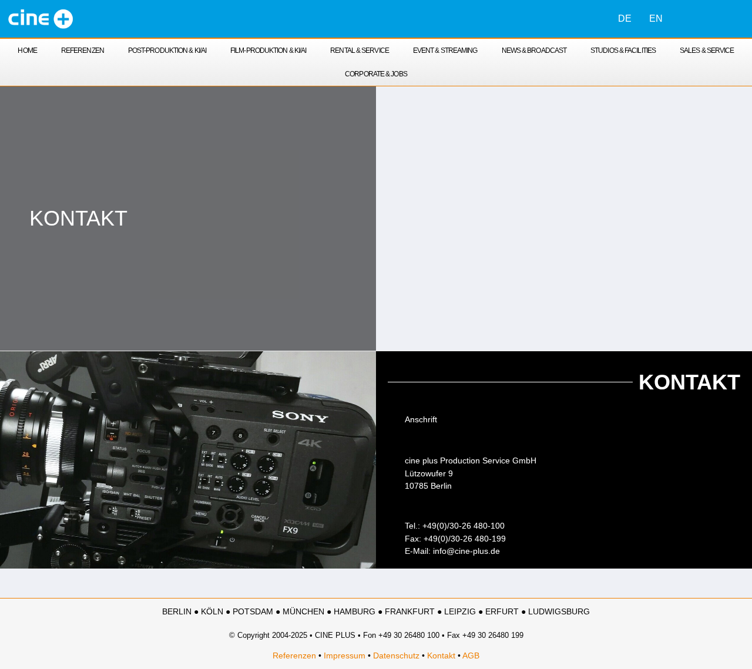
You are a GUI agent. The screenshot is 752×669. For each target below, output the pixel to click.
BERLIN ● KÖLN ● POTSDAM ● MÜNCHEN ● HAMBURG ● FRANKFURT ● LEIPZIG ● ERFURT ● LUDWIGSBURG (376, 611)
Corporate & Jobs (376, 74)
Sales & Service (707, 50)
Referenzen (82, 50)
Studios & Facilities (623, 50)
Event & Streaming (445, 50)
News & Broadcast (534, 50)
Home (27, 50)
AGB (470, 655)
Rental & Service (359, 50)
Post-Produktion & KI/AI (167, 50)
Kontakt (441, 655)
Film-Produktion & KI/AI (268, 50)
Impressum (344, 655)
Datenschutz (396, 655)
